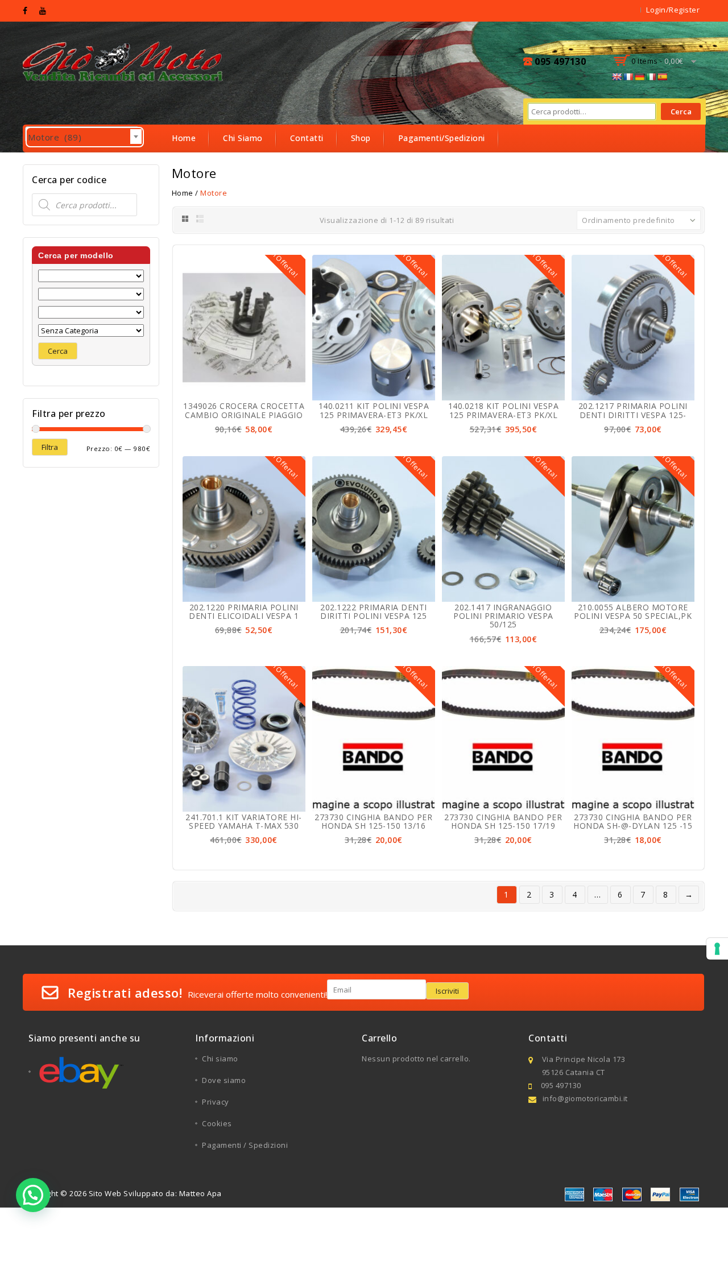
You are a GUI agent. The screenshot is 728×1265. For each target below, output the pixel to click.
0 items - (657, 61)
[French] (628, 76)
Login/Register (673, 10)
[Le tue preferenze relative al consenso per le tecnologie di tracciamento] (717, 949)
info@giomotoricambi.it (585, 1098)
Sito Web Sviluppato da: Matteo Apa (155, 1193)
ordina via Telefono (211, 165)
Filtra (50, 447)
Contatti (307, 138)
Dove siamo (224, 1080)
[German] (639, 76)
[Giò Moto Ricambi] (124, 60)
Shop (361, 138)
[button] (33, 1195)
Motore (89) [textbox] (85, 137)
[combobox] (82, 134)
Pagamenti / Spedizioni (245, 1145)
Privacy (215, 1102)
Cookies (217, 1123)
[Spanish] (662, 76)
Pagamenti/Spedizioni (441, 138)
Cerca (681, 111)
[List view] (200, 219)
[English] (616, 76)
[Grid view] (184, 219)
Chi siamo (220, 1058)
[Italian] (651, 76)
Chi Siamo (243, 138)
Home (184, 138)
